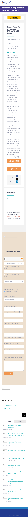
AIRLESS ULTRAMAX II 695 (16, 458)
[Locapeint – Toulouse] (5, 465)
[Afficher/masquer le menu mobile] (25, 2)
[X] (17, 178)
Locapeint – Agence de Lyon (14, 442)
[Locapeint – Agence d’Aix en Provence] (5, 450)
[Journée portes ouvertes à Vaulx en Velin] (5, 490)
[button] (14, 52)
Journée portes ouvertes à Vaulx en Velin (15, 490)
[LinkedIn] (17, 181)
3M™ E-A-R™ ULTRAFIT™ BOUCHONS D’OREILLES (16, 434)
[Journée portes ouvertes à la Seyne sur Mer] (5, 472)
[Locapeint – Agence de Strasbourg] (5, 426)
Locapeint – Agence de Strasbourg (14, 426)
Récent (20, 422)
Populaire (8, 422)
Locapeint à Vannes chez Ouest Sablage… (15, 499)
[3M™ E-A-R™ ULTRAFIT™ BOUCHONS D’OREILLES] (5, 434)
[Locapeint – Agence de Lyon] (5, 442)
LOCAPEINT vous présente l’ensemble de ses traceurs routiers (16, 481)
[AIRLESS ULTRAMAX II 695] (5, 459)
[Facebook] (17, 176)
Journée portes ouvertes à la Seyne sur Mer (16, 472)
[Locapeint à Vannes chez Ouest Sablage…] (5, 498)
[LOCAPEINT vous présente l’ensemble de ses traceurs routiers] (5, 480)
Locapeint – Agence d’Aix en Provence (16, 451)
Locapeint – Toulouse (14, 465)
